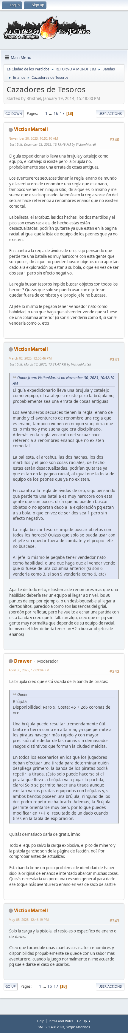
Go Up (10, 986)
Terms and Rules (60, 1021)
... (51, 113)
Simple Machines (78, 1027)
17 (62, 113)
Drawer (23, 661)
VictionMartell (31, 129)
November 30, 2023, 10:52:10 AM (33, 138)
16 (56, 113)
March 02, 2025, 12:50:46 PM (30, 358)
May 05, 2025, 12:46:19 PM (29, 919)
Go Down (13, 113)
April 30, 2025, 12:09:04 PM (29, 670)
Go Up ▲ (84, 1021)
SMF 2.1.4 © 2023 (51, 1027)
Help (40, 1021)
